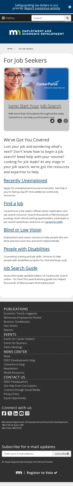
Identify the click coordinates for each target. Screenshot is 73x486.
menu (10, 18)
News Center (15, 351)
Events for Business (15, 343)
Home (10, 48)
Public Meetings (13, 347)
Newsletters (11, 368)
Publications (16, 309)
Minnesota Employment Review (22, 317)
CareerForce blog (14, 364)
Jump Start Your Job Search (34, 106)
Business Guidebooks (17, 321)
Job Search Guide (20, 268)
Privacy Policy (11, 394)
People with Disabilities (27, 249)
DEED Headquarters (16, 381)
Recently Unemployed (25, 180)
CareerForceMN (54, 222)
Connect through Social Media (22, 390)
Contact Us (14, 377)
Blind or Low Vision (23, 230)
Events (10, 334)
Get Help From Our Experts (20, 385)
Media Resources (14, 372)
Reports (8, 330)
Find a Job (13, 203)
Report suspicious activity (42, 8)
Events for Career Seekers (19, 339)
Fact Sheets (11, 325)
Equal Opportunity (15, 398)
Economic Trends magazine (20, 313)
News (7, 356)
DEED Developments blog (19, 360)
